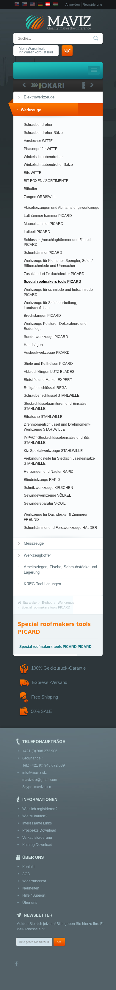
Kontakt (28, 867)
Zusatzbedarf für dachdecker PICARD (54, 274)
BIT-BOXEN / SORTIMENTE (46, 181)
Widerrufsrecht (34, 881)
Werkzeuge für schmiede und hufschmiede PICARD (58, 292)
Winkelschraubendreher (43, 157)
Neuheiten (30, 888)
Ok (59, 941)
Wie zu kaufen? (34, 816)
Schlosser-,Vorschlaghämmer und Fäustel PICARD (57, 242)
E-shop (47, 602)
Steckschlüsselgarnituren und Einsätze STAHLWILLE (55, 406)
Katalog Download (37, 845)
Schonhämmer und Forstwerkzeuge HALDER (60, 528)
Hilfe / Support (33, 895)
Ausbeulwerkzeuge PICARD (47, 352)
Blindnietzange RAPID (42, 480)
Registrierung (92, 4)
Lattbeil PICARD (37, 232)
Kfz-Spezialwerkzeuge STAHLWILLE (53, 451)
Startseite (30, 602)
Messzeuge (34, 543)
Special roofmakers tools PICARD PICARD (55, 647)
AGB (26, 874)
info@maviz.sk (34, 772)
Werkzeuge (31, 110)
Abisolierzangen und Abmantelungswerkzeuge (61, 208)
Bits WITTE (32, 173)
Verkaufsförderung (37, 837)
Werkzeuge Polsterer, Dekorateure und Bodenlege (55, 326)
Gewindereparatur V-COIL (45, 503)
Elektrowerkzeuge (39, 97)
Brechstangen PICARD (42, 315)
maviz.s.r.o (42, 787)
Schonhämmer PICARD (43, 253)
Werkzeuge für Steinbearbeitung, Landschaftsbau (50, 305)
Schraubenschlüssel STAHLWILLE (51, 395)
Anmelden (72, 4)
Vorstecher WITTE (38, 141)
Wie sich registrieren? (39, 809)
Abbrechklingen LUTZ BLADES (49, 372)
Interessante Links (37, 823)
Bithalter (30, 189)
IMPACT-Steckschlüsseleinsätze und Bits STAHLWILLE (57, 440)
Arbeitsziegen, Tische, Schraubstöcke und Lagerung (60, 569)
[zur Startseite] (58, 23)
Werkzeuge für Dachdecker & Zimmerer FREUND (55, 517)
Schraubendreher (38, 125)
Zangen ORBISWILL (40, 197)
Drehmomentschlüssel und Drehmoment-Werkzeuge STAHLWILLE (57, 427)
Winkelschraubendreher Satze (48, 165)
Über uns (29, 903)
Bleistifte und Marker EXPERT (48, 380)
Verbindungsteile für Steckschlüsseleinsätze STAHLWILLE (59, 461)
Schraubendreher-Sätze (43, 133)
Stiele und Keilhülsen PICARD (48, 364)
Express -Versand (49, 682)
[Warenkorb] (67, 50)
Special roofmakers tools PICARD (52, 281)
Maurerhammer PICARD (43, 224)
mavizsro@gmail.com (39, 780)
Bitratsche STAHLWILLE (43, 417)
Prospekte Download (39, 830)
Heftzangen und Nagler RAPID (48, 471)
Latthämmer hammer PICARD (48, 216)
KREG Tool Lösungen (42, 584)
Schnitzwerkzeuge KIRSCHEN (48, 488)
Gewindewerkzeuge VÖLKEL (47, 495)
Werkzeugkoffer (37, 555)
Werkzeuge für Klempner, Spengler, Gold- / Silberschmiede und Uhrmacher (58, 263)
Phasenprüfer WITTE (40, 149)
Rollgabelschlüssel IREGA (45, 388)
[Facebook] (16, 964)
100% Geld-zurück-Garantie (58, 668)
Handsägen (33, 345)
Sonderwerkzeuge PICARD (46, 337)
